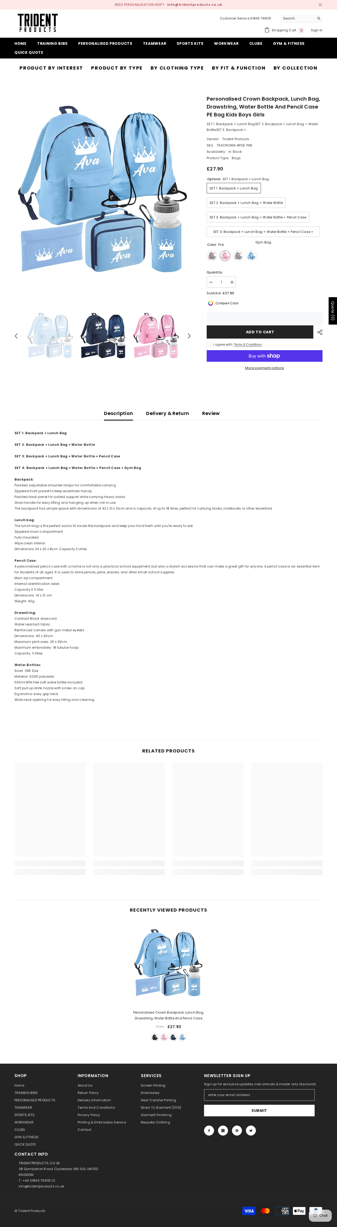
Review (211, 413)
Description (118, 413)
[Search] (301, 18)
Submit (259, 1110)
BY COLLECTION (296, 68)
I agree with (222, 344)
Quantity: (215, 272)
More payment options (264, 367)
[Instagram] (223, 1131)
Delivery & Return (167, 413)
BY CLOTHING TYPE (177, 68)
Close (320, 5)
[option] (102, 190)
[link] (50, 863)
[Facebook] (209, 1131)
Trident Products (235, 139)
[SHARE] (318, 332)
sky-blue (182, 1037)
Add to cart (260, 332)
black (155, 1037)
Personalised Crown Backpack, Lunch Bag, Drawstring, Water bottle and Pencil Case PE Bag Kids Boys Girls (168, 1015)
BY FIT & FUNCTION (239, 68)
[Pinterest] (237, 1131)
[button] (16, 336)
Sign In (317, 30)
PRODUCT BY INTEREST (51, 68)
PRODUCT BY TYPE (117, 68)
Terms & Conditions (248, 344)
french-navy (173, 1037)
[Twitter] (251, 1131)
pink (164, 1037)
